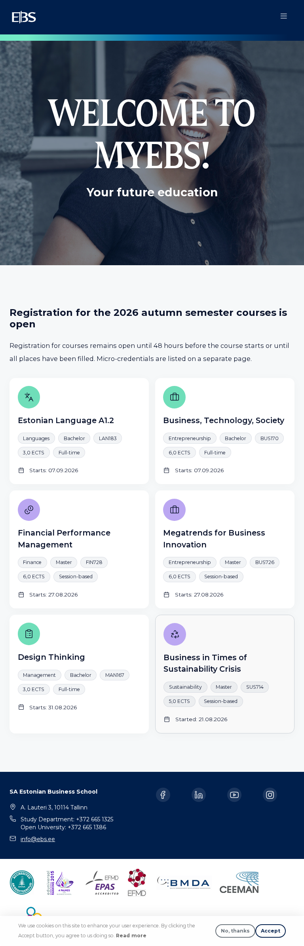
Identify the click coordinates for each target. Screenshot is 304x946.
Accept (270, 931)
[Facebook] (163, 795)
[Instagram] (270, 795)
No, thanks (235, 931)
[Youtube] (234, 795)
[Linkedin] (199, 795)
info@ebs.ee (38, 839)
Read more (131, 935)
